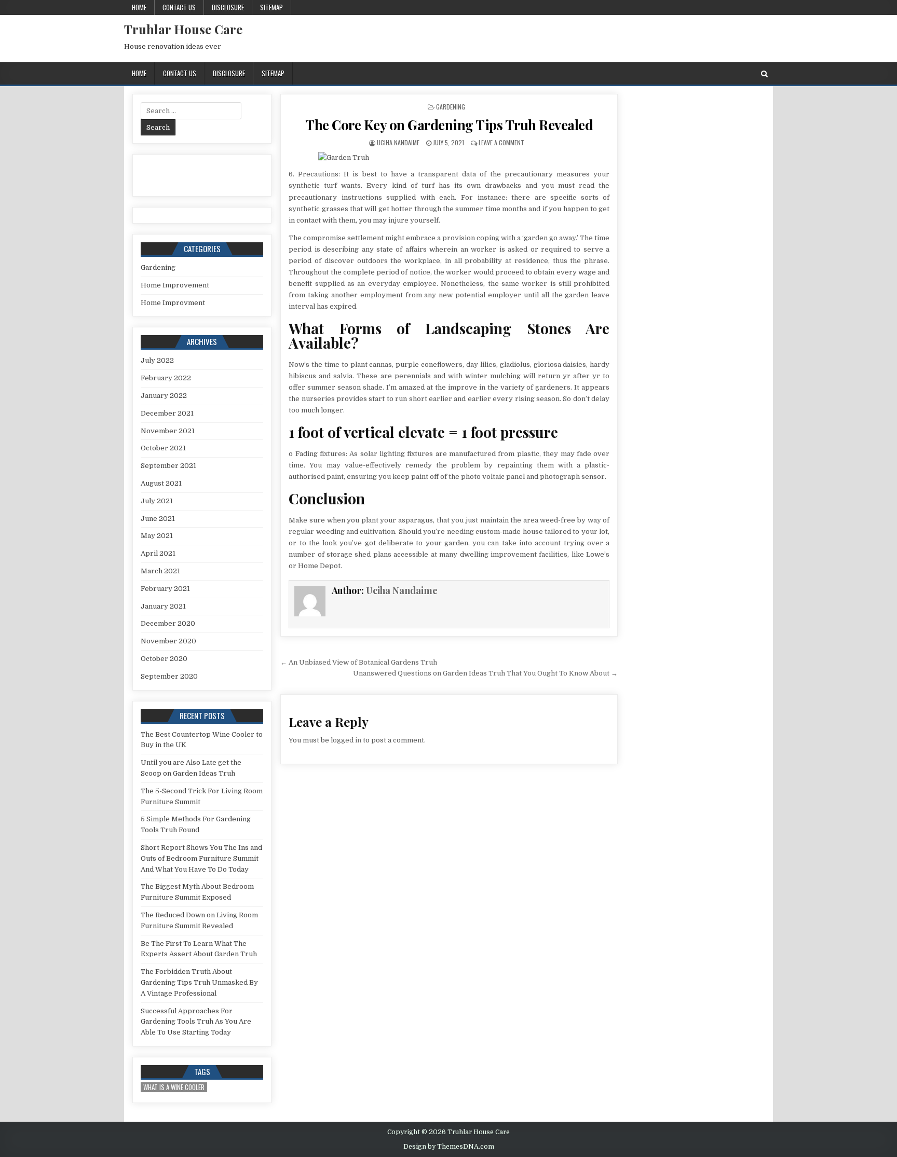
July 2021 (157, 501)
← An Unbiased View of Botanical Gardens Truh (358, 662)
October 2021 (163, 448)
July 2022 (157, 360)
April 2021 (158, 553)
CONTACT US (179, 7)
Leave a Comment (501, 142)
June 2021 (158, 518)
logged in (346, 740)
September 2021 (168, 466)
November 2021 (168, 431)
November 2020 (168, 641)
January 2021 (163, 606)
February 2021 (165, 589)
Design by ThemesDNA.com (448, 1146)
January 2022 (164, 396)
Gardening (450, 106)
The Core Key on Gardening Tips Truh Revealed (449, 125)
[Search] (764, 74)
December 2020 (168, 623)
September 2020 (169, 676)
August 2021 (161, 483)
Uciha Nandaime (398, 142)
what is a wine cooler (174, 1087)
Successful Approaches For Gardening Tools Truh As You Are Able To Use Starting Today (196, 1022)
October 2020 (164, 659)
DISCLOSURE (228, 7)
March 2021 (160, 571)
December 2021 (167, 413)
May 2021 (157, 536)
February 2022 (166, 378)
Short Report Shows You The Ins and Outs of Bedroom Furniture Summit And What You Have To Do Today (201, 858)
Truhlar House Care (183, 29)
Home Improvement (175, 285)
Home (139, 7)
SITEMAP (271, 7)
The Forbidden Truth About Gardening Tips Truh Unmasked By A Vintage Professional (199, 982)
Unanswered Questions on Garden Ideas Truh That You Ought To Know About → (485, 673)
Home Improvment (173, 303)
